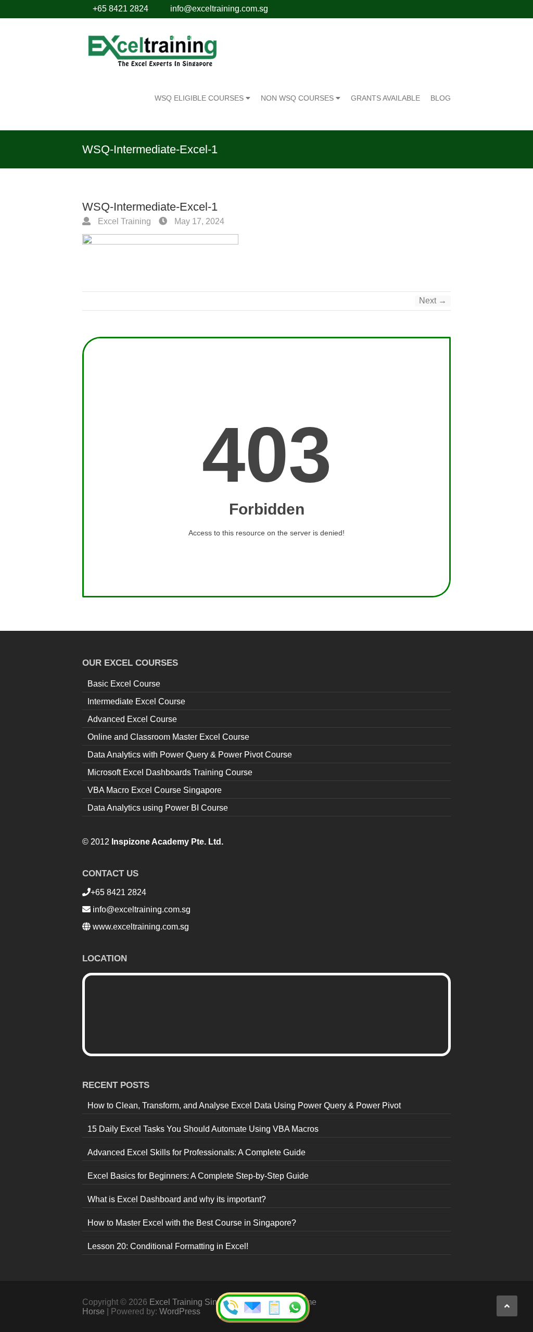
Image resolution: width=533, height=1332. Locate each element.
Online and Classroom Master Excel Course (168, 736)
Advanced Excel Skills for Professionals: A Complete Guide (196, 1152)
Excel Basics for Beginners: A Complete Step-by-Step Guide (198, 1175)
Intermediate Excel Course (136, 701)
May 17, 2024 (198, 221)
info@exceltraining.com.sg (219, 8)
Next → (433, 300)
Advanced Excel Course (132, 719)
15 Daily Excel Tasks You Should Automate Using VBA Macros (203, 1129)
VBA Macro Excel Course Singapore (154, 790)
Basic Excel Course (123, 683)
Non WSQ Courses (298, 98)
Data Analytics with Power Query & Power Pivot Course (189, 754)
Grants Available (385, 98)
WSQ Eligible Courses (200, 98)
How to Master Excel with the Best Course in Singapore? (191, 1222)
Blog (440, 98)
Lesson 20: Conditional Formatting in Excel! (167, 1246)
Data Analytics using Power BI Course (157, 807)
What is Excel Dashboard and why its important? (176, 1199)
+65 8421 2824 (120, 8)
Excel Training (123, 221)
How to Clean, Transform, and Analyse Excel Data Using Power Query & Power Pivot (244, 1105)
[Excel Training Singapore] (152, 49)
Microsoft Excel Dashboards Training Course (169, 772)
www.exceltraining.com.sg (140, 926)
